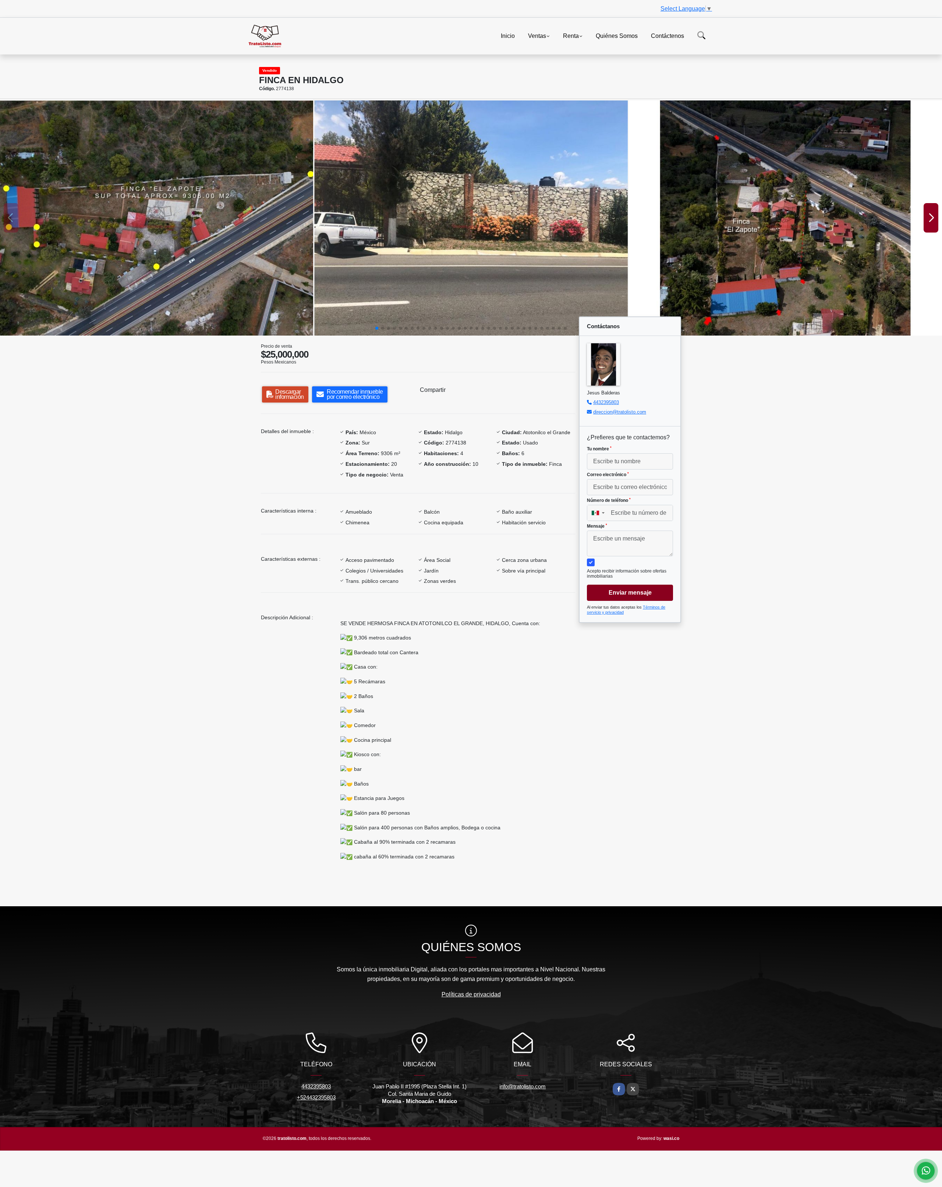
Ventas (537, 35)
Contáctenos (667, 35)
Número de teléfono (609, 500)
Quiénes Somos (617, 35)
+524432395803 (316, 1097)
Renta (571, 35)
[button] (376, 328)
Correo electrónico (608, 475)
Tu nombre (599, 449)
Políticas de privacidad (471, 994)
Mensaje (597, 526)
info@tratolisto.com (522, 1086)
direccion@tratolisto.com (619, 412)
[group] (156, 217)
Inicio (508, 35)
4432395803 (606, 402)
